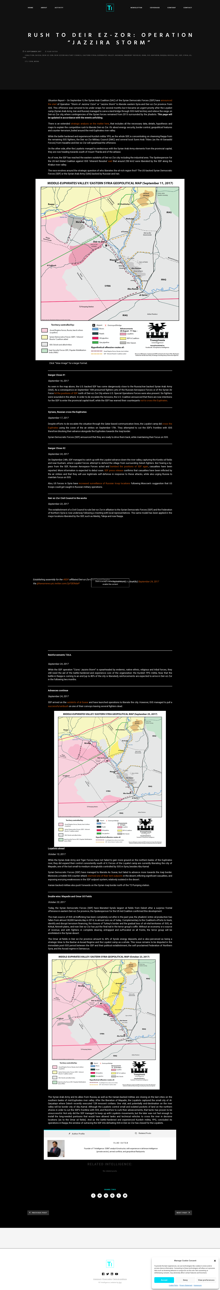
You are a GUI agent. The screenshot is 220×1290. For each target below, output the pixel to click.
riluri (120, 1282)
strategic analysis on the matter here (90, 123)
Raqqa (163, 55)
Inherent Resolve (132, 55)
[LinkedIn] (112, 1275)
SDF (180, 55)
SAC (176, 55)
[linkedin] (106, 1195)
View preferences (206, 1280)
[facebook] (93, 1195)
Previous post (39, 1213)
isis (148, 55)
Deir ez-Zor (47, 55)
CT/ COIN (29, 61)
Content (171, 7)
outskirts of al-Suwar (77, 702)
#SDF (66, 579)
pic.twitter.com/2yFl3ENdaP (65, 583)
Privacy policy (107, 1279)
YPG (24, 58)
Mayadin (155, 55)
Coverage (155, 7)
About (44, 7)
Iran (144, 55)
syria (185, 55)
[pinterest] (112, 1195)
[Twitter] (107, 1275)
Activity (59, 7)
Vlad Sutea (52, 51)
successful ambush (58, 706)
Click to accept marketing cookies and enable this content (110, 582)
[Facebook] (103, 1275)
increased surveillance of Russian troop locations (104, 483)
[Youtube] (116, 1275)
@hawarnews (43, 583)
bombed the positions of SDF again (129, 466)
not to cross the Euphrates (153, 400)
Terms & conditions (120, 1279)
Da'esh (38, 55)
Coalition (29, 55)
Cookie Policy (173, 1285)
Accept (164, 1280)
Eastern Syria (89, 55)
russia (171, 55)
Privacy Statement (186, 1285)
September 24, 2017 (148, 581)
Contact (188, 7)
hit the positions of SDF (66, 393)
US (190, 55)
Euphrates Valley (105, 55)
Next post (182, 1213)
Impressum (198, 1285)
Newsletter (136, 7)
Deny (185, 1280)
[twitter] (99, 1195)
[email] (125, 1195)
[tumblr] (118, 1195)
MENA (36, 61)
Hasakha (119, 55)
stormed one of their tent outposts (105, 875)
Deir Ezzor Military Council (68, 55)
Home (30, 7)
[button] (215, 1260)
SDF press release (113, 470)
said (110, 161)
